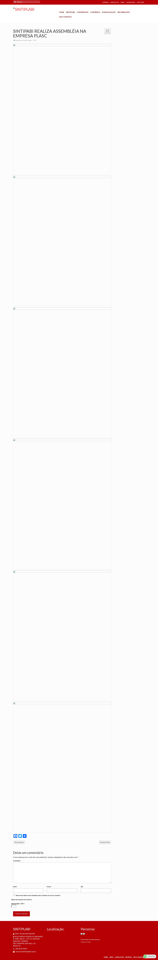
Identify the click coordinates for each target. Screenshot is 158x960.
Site (82, 886)
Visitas (30, 40)
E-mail (49, 886)
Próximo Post (105, 842)
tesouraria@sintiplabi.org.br (25, 951)
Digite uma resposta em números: (21, 899)
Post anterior (19, 842)
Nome (15, 886)
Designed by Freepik (86, 942)
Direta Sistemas (95, 939)
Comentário (17, 860)
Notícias (25, 40)
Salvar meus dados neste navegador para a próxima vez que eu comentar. (38, 895)
